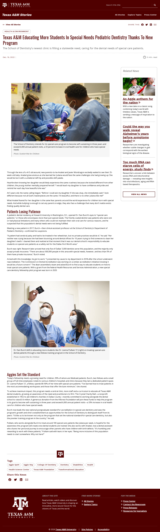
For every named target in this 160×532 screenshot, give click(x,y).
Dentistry (64, 465)
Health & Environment (16, 31)
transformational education (71, 469)
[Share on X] (147, 25)
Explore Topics (134, 15)
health (90, 465)
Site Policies (87, 529)
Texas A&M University (66, 529)
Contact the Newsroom (134, 504)
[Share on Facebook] (142, 25)
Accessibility (103, 529)
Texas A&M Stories (16, 15)
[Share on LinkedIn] (151, 25)
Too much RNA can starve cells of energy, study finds (137, 165)
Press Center (150, 15)
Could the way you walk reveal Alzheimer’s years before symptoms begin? (136, 134)
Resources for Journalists (135, 511)
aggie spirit (14, 465)
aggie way (28, 465)
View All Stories (13, 24)
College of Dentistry (46, 465)
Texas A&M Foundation (43, 469)
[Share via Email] (155, 25)
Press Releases (130, 507)
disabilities (78, 465)
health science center (19, 469)
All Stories (120, 15)
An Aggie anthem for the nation (138, 100)
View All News (139, 194)
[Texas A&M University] (21, 507)
